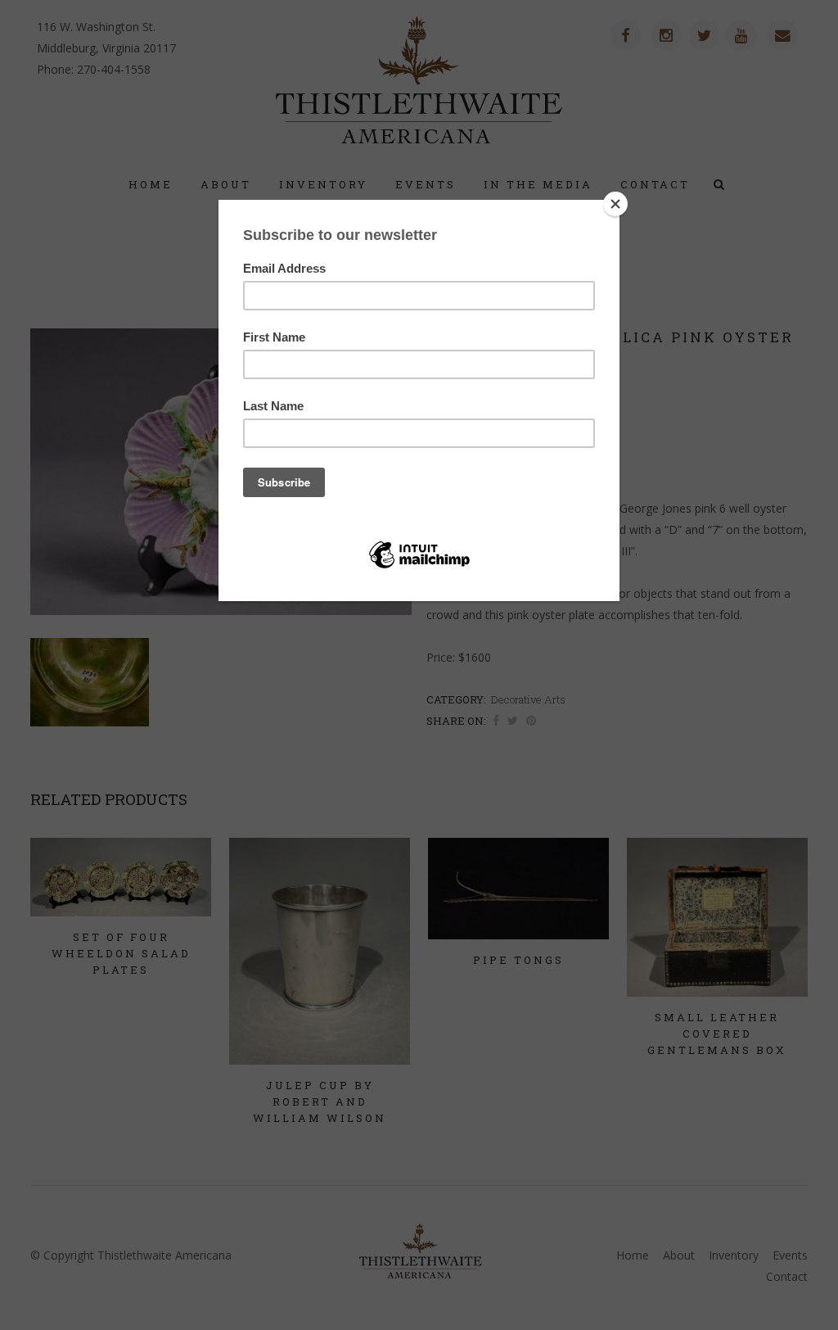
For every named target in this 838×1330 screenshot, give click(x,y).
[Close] (615, 204)
